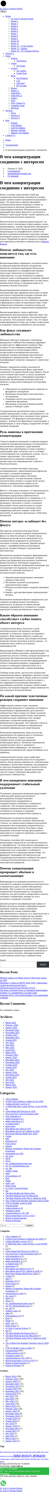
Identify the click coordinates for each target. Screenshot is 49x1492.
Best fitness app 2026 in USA (18, 1129)
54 (6, 1109)
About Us (9, 53)
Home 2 (14, 21)
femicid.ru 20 (11, 1141)
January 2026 (11, 1027)
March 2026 (10, 1023)
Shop (13, 76)
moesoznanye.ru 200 (14, 1153)
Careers (14, 68)
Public (8, 1181)
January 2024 (11, 1072)
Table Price (16, 93)
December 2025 (12, 1030)
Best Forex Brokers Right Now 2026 (21, 1134)
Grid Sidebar (16, 125)
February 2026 (11, 1025)
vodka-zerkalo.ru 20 (14, 1208)
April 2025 (10, 1050)
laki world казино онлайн (20, 1452)
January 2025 (11, 1057)
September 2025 (12, 1037)
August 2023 (11, 1077)
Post (7, 1178)
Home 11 (15, 43)
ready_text (9, 1183)
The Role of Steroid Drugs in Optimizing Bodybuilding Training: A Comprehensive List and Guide (24, 991)
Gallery (14, 98)
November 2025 (12, 1032)
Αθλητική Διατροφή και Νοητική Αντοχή (17, 988)
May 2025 (9, 1047)
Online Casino (11, 1171)
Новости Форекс (13, 1220)
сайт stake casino (35, 1459)
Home (8, 16)
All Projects (21, 61)
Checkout (20, 83)
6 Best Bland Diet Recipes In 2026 (20, 1111)
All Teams (20, 66)
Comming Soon (17, 105)
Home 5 (14, 28)
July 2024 (9, 1070)
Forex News (10, 1143)
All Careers (21, 71)
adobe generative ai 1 (14, 1119)
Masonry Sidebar (18, 130)
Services (9, 110)
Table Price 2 (16, 95)
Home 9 (14, 38)
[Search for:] (13, 1225)
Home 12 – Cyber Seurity (22, 46)
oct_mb (8, 1168)
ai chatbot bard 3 (12, 1124)
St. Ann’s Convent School (22, 19)
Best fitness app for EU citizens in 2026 (22, 1131)
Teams (13, 63)
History (14, 88)
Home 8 (14, 36)
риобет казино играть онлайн (19, 1459)
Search (3, 960)
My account (21, 86)
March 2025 (10, 1052)
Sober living (10, 1186)
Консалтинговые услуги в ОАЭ (20, 1215)
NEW (7, 1158)
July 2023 (9, 1080)
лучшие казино (5, 1459)
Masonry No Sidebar (20, 133)
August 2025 (11, 1040)
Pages (7, 56)
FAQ (13, 100)
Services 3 (15, 118)
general (8, 1146)
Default (14, 123)
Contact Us (10, 135)
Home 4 (14, 26)
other (7, 1173)
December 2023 (12, 1075)
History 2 (15, 90)
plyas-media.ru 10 (13, 1176)
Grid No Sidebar (18, 128)
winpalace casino (12, 1210)
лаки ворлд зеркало (29, 1455)
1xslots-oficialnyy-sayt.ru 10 (17, 1104)
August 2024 (11, 1067)
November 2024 (12, 1062)
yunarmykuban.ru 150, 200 (17, 1213)
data (7, 1138)
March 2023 (10, 1085)
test (6, 1191)
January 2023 (11, 1087)
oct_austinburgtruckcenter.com (18, 1163)
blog (7, 120)
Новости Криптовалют (16, 1218)
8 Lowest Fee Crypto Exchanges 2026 (22, 1114)
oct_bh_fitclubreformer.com (17, 1166)
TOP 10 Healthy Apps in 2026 (18, 1203)
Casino (8, 1136)
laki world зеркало (6, 1452)
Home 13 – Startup (19, 48)
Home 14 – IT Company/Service (25, 51)
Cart (18, 81)
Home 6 (14, 31)
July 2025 (9, 1042)
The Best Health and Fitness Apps (20, 1193)
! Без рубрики (11, 1099)
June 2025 (9, 1045)
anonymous (10, 1126)
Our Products (22, 78)
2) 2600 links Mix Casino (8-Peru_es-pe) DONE (26, 1106)
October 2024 (11, 1065)
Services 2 (15, 115)
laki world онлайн (34, 1452)
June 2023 (9, 1082)
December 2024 (12, 1060)
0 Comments (13, 176)
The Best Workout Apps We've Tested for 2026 (25, 1198)
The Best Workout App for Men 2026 (21, 1196)
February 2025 (11, 1055)
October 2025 (11, 1035)
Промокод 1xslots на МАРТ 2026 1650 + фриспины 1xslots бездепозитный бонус (23, 984)
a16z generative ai (13, 1116)
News (13, 113)
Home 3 (14, 23)
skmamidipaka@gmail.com (19, 173)
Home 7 (14, 33)
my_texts (9, 1156)
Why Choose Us (18, 103)
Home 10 (15, 41)
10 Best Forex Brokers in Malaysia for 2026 (24, 1101)
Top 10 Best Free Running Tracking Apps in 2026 (27, 1201)
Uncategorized (11, 145)
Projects (14, 58)
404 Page (15, 108)
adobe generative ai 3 (14, 1121)
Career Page (21, 73)
